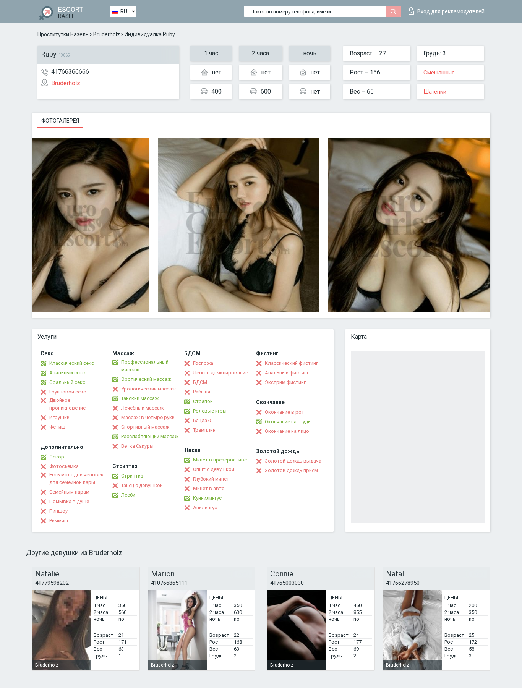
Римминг (59, 520)
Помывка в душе (69, 501)
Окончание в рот (284, 412)
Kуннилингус (207, 498)
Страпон (203, 401)
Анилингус (205, 507)
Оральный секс (67, 382)
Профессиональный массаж (145, 365)
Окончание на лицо (287, 431)
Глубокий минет (211, 479)
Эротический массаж (146, 379)
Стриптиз (132, 476)
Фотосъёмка (64, 466)
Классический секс (71, 363)
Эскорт (57, 457)
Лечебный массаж (142, 408)
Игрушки (59, 417)
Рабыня (201, 392)
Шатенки (434, 91)
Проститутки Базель (63, 34)
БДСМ (200, 382)
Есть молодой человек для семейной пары (76, 478)
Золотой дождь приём (291, 470)
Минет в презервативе (220, 460)
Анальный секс (67, 373)
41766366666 (70, 71)
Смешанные (439, 72)
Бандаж (202, 420)
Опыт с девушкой (213, 469)
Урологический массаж (148, 389)
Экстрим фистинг (285, 382)
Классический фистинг (291, 363)
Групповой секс (67, 392)
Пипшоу (58, 511)
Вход (451, 11)
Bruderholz (106, 34)
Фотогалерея (60, 121)
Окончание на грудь (288, 421)
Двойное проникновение (67, 404)
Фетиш (57, 427)
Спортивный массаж (145, 427)
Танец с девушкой (142, 485)
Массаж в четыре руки (148, 417)
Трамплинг (205, 430)
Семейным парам (69, 492)
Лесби (128, 495)
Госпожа (203, 363)
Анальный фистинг (287, 373)
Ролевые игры (210, 411)
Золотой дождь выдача (293, 461)
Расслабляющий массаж (149, 436)
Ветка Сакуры (137, 446)
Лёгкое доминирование (220, 373)
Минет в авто (209, 488)
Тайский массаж (140, 398)
